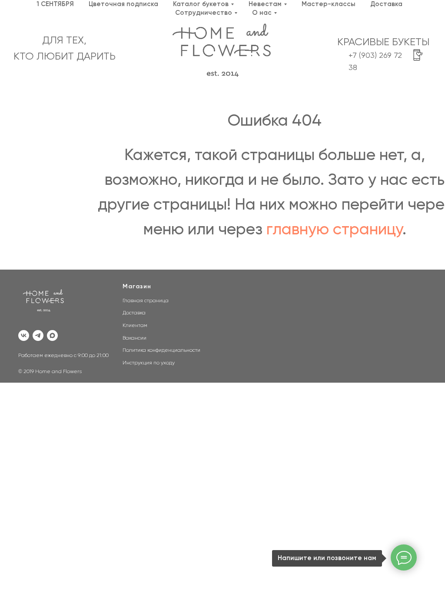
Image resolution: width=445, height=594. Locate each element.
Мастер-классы (328, 4)
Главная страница (146, 301)
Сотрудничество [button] (203, 13)
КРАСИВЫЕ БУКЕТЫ (383, 42)
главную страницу (334, 230)
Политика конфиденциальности (161, 350)
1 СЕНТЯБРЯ (55, 4)
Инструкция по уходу (149, 363)
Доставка (386, 4)
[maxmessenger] (52, 335)
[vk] (23, 335)
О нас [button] (262, 13)
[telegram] (38, 335)
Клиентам (135, 325)
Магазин (137, 287)
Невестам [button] (265, 4)
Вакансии (134, 338)
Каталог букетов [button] (201, 4)
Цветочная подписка (123, 4)
